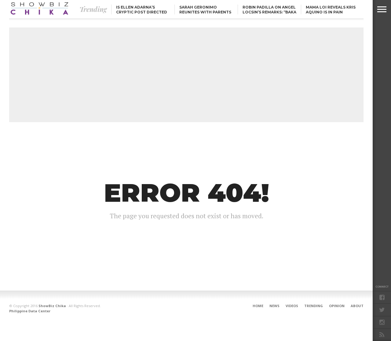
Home (258, 305)
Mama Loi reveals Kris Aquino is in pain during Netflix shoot (331, 12)
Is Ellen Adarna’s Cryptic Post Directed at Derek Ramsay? (141, 12)
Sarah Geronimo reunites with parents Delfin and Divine (205, 12)
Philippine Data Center (29, 311)
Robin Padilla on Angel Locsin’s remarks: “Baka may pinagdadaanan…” (269, 12)
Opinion (337, 305)
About (357, 305)
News (274, 305)
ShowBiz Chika (52, 305)
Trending (313, 305)
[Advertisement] (186, 75)
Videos (292, 305)
